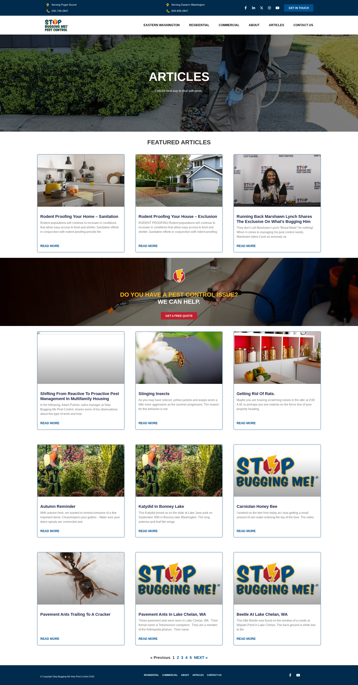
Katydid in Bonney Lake (161, 506)
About (254, 25)
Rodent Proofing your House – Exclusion (178, 216)
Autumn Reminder (58, 506)
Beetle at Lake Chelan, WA (262, 614)
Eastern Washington (162, 25)
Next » (201, 657)
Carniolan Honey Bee (257, 506)
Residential (199, 25)
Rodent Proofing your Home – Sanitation (79, 216)
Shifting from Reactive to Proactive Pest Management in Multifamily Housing (79, 396)
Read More (49, 246)
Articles (276, 25)
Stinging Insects (154, 393)
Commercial (229, 25)
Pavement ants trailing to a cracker (75, 614)
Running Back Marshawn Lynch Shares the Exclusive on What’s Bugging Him (274, 219)
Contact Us (303, 25)
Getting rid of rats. (256, 393)
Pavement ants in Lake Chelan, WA (172, 614)
